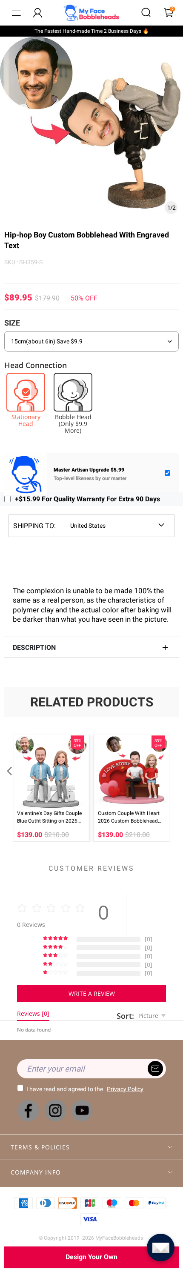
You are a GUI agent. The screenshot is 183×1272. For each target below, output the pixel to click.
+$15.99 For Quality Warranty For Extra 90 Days (87, 499)
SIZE (12, 322)
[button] (8, 788)
